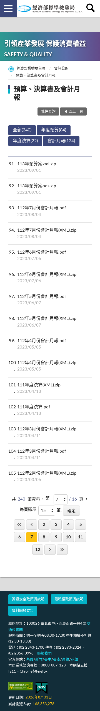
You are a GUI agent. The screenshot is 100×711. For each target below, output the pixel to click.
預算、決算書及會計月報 (36, 75)
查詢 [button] (91, 8)
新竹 (38, 659)
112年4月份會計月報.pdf (37, 344)
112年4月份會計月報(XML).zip (42, 366)
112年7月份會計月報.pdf (37, 211)
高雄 (65, 659)
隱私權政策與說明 (68, 599)
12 (37, 550)
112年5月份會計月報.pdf (37, 299)
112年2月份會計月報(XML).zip (42, 476)
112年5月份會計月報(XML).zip (42, 321)
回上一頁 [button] (76, 111)
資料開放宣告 (23, 610)
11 (80, 537)
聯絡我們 (44, 653)
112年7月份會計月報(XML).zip (42, 233)
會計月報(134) (61, 141)
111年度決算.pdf (29, 410)
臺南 (56, 659)
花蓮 (74, 659)
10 (68, 537)
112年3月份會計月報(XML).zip (42, 432)
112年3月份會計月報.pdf (37, 454)
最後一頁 (62, 550)
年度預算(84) (53, 130)
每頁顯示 (28, 509)
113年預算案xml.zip (32, 167)
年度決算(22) (25, 141)
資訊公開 (61, 68)
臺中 (47, 659)
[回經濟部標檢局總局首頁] (50, 8)
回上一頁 (31, 524)
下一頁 (50, 550)
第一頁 (19, 524)
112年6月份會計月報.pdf (37, 255)
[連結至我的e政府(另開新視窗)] (42, 688)
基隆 (30, 659)
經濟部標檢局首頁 (31, 68)
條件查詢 (48, 111)
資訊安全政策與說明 (28, 599)
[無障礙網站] (20, 686)
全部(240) (22, 130)
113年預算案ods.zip (32, 189)
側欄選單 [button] (8, 8)
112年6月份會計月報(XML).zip (42, 277)
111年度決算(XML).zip (34, 388)
